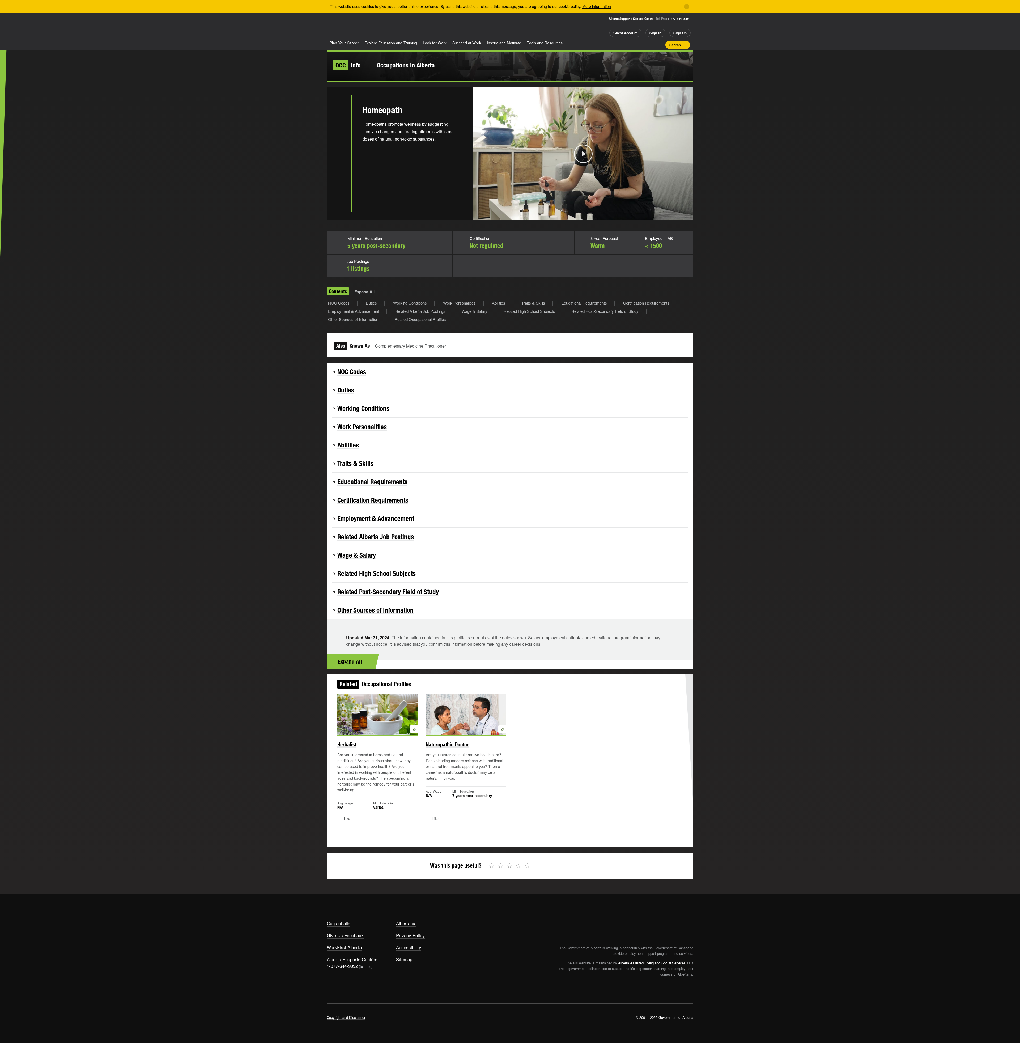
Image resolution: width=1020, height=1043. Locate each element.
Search (675, 44)
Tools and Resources (545, 42)
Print (659, 44)
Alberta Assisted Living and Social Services (652, 962)
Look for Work (435, 42)
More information (596, 6)
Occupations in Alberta (406, 65)
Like (650, 44)
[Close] (686, 6)
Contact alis (338, 923)
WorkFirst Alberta (344, 947)
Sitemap (404, 959)
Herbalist (346, 744)
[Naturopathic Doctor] (466, 714)
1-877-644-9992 (678, 19)
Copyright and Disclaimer (346, 1017)
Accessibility (408, 947)
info (348, 65)
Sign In (655, 32)
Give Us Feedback (345, 935)
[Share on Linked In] (339, 143)
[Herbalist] (377, 714)
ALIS (383, 26)
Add (641, 44)
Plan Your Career (344, 42)
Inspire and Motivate (504, 42)
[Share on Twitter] (339, 108)
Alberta (348, 27)
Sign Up (680, 32)
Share (631, 44)
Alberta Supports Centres (352, 959)
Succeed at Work (466, 42)
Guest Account (625, 32)
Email (339, 160)
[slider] (576, 215)
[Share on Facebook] (339, 125)
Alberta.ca (406, 923)
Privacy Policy (410, 935)
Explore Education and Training (390, 42)
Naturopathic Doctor (447, 744)
